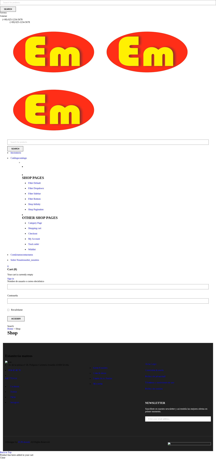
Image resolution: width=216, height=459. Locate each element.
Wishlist (32, 249)
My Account (34, 239)
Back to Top (5, 452)
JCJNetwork (24, 442)
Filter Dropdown (36, 188)
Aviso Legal (150, 364)
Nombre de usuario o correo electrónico (25, 281)
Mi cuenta (97, 383)
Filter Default (34, 183)
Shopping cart (34, 228)
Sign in (10, 278)
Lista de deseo (99, 373)
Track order (33, 244)
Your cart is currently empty (20, 274)
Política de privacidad (155, 376)
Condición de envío (154, 370)
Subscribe (209, 424)
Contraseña (12, 295)
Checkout (32, 233)
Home (10, 329)
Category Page (35, 223)
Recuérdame (16, 310)
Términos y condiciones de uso (159, 382)
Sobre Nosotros (100, 368)
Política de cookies (154, 388)
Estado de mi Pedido (102, 378)
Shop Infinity (34, 204)
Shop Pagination (35, 209)
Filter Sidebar (34, 193)
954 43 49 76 (14, 370)
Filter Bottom (34, 199)
